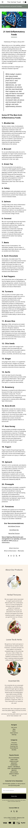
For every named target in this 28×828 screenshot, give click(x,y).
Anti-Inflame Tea (14, 530)
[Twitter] (16, 555)
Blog (14, 729)
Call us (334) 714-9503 (10, 817)
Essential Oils (14, 746)
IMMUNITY (14, 763)
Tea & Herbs (14, 744)
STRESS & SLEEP (14, 761)
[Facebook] (8, 555)
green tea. (4, 172)
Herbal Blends (14, 748)
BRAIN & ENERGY (14, 774)
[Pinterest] (19, 555)
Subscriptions (14, 733)
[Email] (11, 555)
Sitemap (14, 734)
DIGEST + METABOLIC (14, 766)
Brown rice (4, 324)
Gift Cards (14, 727)
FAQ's (14, 731)
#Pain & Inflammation (10, 551)
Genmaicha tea (10, 335)
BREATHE (14, 770)
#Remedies (21, 551)
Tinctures (14, 742)
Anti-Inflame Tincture (14, 526)
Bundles (14, 750)
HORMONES (14, 765)
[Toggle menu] (2, 2)
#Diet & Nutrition (14, 548)
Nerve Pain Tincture (14, 533)
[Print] (14, 555)
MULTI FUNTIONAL (14, 758)
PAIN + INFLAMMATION (14, 768)
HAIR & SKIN (14, 759)
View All (14, 775)
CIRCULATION (14, 772)
